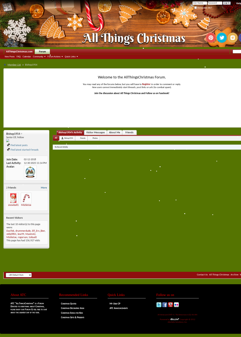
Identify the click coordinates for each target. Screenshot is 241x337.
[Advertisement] (131, 260)
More (44, 187)
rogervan (22, 237)
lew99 (21, 234)
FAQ (19, 56)
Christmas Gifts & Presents (72, 317)
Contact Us (202, 274)
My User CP (115, 304)
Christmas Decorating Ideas (72, 308)
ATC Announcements (119, 308)
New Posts (10, 56)
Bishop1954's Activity (70, 132)
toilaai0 (33, 237)
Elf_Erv (35, 231)
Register (146, 84)
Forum (42, 51)
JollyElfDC (11, 234)
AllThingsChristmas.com (19, 51)
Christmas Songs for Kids (72, 313)
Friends (129, 132)
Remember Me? (204, 8)
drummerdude (23, 231)
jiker (42, 231)
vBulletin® (174, 319)
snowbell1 (13, 205)
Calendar (27, 56)
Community (38, 56)
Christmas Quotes (68, 304)
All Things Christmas (219, 274)
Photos (95, 138)
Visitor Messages (95, 132)
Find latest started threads (24, 150)
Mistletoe (26, 205)
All (56, 138)
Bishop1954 (68, 138)
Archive (234, 274)
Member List (14, 65)
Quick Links (70, 56)
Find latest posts (18, 145)
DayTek (10, 231)
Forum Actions (54, 56)
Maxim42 (30, 234)
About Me (114, 132)
